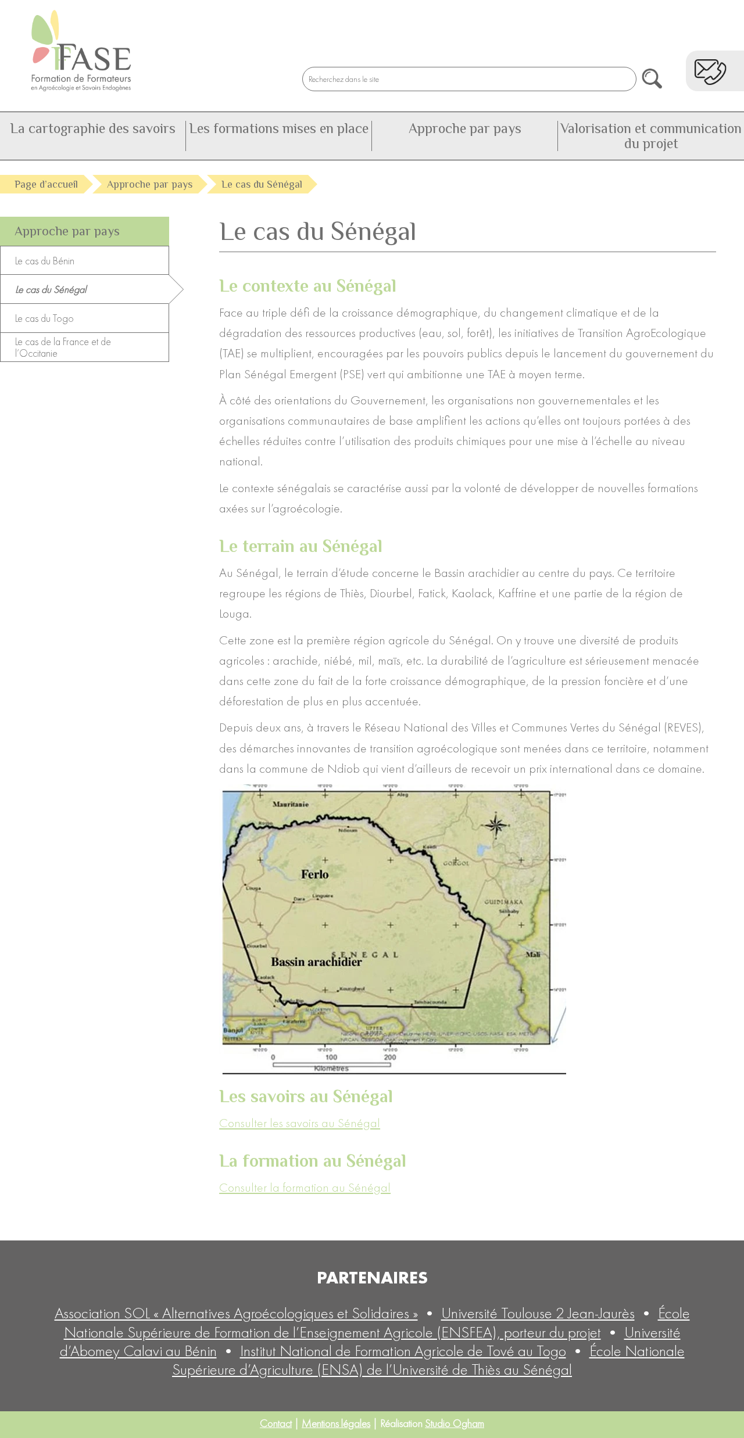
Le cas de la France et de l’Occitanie (63, 347)
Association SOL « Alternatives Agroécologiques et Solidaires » (236, 1313)
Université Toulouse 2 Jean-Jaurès (538, 1313)
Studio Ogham (454, 1423)
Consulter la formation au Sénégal (305, 1187)
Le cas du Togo (44, 318)
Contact (276, 1423)
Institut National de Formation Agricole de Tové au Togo (403, 1350)
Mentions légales (336, 1423)
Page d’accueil (46, 184)
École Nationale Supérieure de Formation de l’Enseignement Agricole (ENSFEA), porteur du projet (377, 1322)
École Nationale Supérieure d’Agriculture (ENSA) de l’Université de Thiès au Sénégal (428, 1359)
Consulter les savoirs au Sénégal (299, 1122)
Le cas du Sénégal (50, 289)
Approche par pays (149, 184)
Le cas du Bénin (44, 260)
